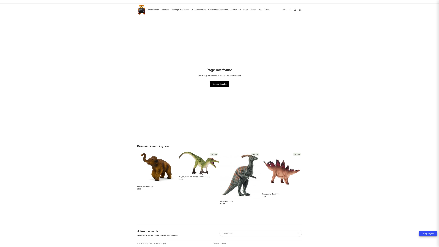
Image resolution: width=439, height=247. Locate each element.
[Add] (174, 181)
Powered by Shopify (159, 243)
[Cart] (300, 9)
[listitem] (267, 10)
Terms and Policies (219, 243)
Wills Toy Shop (147, 243)
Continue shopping (220, 84)
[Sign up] (298, 233)
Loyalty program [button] (428, 233)
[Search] (290, 9)
